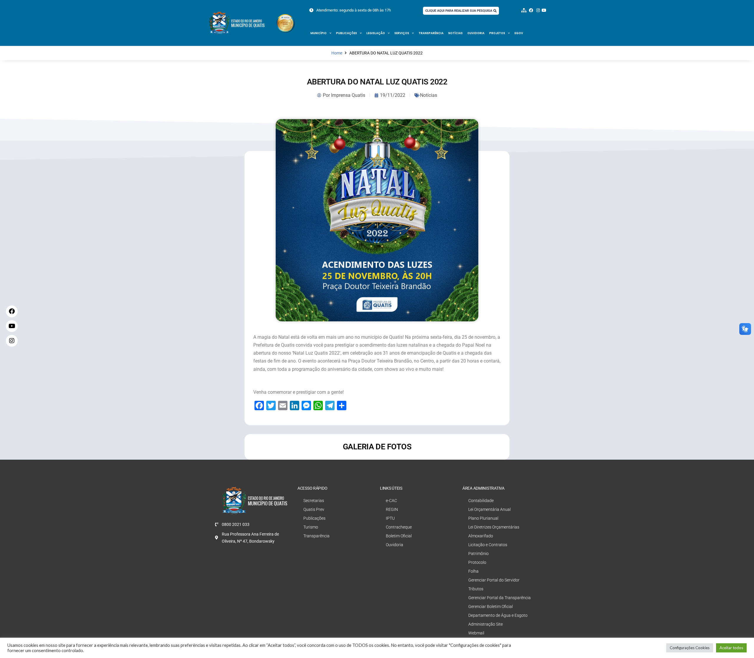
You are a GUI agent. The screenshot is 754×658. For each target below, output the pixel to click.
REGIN (392, 509)
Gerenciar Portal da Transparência (499, 597)
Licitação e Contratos (487, 544)
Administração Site (485, 624)
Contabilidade (481, 500)
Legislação (375, 33)
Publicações (346, 33)
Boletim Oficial (399, 536)
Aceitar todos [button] (731, 647)
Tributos (475, 588)
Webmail (476, 633)
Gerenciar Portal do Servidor (494, 580)
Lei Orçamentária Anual (489, 509)
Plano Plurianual (483, 518)
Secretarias (313, 500)
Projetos (497, 33)
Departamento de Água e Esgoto (498, 615)
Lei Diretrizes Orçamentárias (493, 527)
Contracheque (399, 527)
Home (336, 53)
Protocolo (477, 562)
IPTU (390, 518)
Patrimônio (478, 553)
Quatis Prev (313, 509)
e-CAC (391, 500)
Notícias (455, 33)
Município (318, 33)
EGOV (519, 33)
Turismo (310, 527)
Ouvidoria (476, 33)
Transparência (431, 33)
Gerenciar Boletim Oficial (490, 606)
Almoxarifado (480, 536)
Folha (473, 571)
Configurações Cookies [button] (690, 647)
